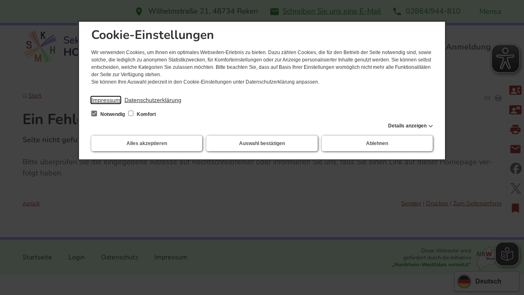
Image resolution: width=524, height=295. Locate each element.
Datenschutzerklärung (152, 100)
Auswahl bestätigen (262, 143)
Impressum (105, 100)
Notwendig (112, 114)
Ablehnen (377, 143)
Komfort (146, 114)
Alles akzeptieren (146, 143)
